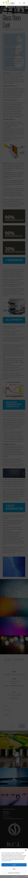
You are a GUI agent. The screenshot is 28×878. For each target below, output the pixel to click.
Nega (14, 869)
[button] (26, 850)
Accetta (14, 865)
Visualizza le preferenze (14, 873)
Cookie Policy (13, 876)
